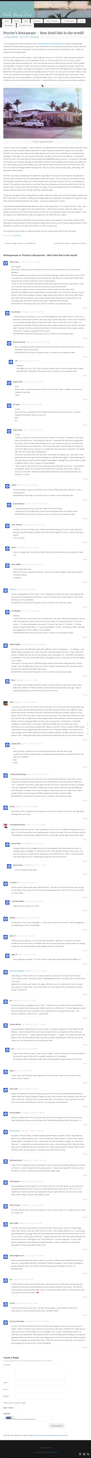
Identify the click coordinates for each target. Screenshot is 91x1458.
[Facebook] (80, 5)
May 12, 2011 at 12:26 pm (27, 589)
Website (6, 1396)
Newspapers (9, 25)
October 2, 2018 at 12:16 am (28, 547)
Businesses (35, 37)
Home (6, 21)
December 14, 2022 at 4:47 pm (32, 1205)
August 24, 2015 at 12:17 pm (34, 525)
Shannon (13, 589)
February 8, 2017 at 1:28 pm (36, 971)
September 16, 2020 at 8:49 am (32, 1113)
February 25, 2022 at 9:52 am (32, 1181)
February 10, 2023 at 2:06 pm (31, 1223)
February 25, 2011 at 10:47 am (38, 342)
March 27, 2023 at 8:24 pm (32, 564)
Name (6, 1383)
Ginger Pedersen (12, 37)
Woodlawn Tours (25, 25)
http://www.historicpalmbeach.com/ (52, 44)
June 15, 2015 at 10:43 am (33, 382)
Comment (6, 1366)
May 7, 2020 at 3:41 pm (34, 901)
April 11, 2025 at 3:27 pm (32, 430)
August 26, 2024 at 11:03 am (27, 1303)
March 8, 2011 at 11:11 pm (29, 361)
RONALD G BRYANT (17, 971)
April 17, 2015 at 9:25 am (35, 825)
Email (5, 1389)
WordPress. (54, 1452)
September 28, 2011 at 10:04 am (34, 644)
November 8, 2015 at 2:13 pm (33, 844)
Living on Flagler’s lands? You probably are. (20, 243)
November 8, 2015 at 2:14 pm (35, 865)
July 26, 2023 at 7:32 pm (34, 1256)
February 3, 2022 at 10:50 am (32, 1131)
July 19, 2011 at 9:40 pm (30, 611)
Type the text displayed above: (25, 1419)
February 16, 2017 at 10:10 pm (24, 1001)
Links (81, 21)
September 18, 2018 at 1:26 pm (33, 1024)
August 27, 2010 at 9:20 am (29, 262)
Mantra (45, 1452)
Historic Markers (52, 21)
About (16, 21)
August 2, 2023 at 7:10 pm (23, 1279)
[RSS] (87, 5)
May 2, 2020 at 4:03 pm (23, 1071)
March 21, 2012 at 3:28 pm (27, 485)
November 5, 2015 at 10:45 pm (27, 918)
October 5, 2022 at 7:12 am (31, 405)
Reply (85, 308)
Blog (26, 21)
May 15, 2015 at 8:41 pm (27, 883)
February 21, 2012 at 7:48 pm (25, 702)
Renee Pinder (15, 1131)
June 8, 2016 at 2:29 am (25, 936)
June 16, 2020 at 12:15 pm (28, 1089)
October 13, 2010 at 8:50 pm (32, 312)
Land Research (68, 21)
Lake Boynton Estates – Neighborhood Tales (70, 243)
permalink (17, 235)
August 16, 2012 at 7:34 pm (36, 504)
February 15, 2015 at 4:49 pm (27, 807)
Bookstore (37, 21)
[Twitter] (83, 5)
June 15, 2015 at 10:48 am (31, 744)
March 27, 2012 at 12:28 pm (38, 774)
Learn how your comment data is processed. (51, 1435)
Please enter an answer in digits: (14, 1403)
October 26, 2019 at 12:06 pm (26, 1049)
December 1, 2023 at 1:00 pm (27, 680)
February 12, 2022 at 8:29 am (34, 1160)
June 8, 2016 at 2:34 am (27, 955)
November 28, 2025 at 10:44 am (37, 1321)
